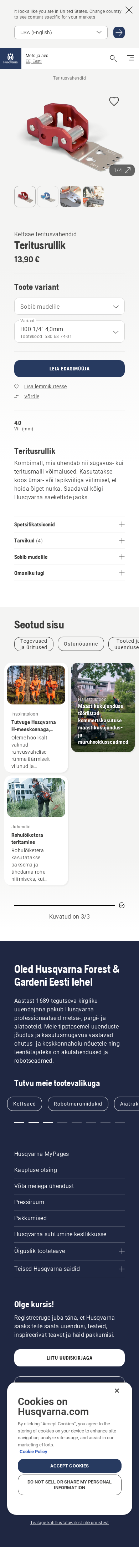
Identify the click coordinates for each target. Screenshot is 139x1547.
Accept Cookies (69, 1465)
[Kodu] (10, 58)
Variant (27, 320)
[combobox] (69, 306)
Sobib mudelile (40, 306)
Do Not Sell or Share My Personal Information (69, 1484)
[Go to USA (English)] (119, 32)
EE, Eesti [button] (34, 61)
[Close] (117, 1391)
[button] (114, 101)
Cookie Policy (33, 1451)
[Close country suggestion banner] (129, 10)
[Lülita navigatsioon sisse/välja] (130, 58)
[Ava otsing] (113, 58)
